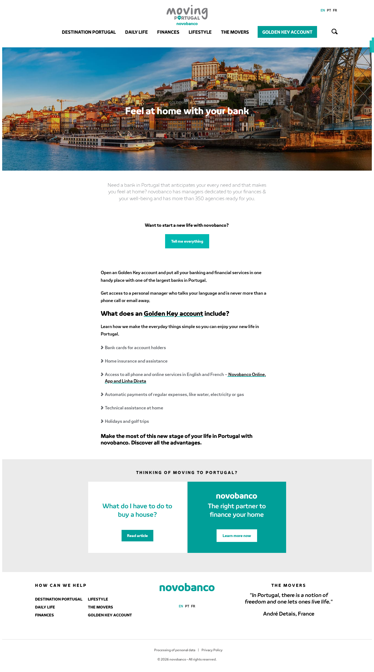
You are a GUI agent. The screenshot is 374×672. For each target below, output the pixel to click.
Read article (137, 535)
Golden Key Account (287, 32)
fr (335, 10)
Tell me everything (187, 241)
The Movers (235, 32)
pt (329, 10)
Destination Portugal (89, 32)
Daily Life (136, 32)
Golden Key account (173, 313)
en (323, 10)
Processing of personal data (174, 650)
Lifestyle (200, 32)
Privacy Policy (212, 650)
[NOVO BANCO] (187, 587)
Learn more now (237, 535)
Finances (168, 32)
